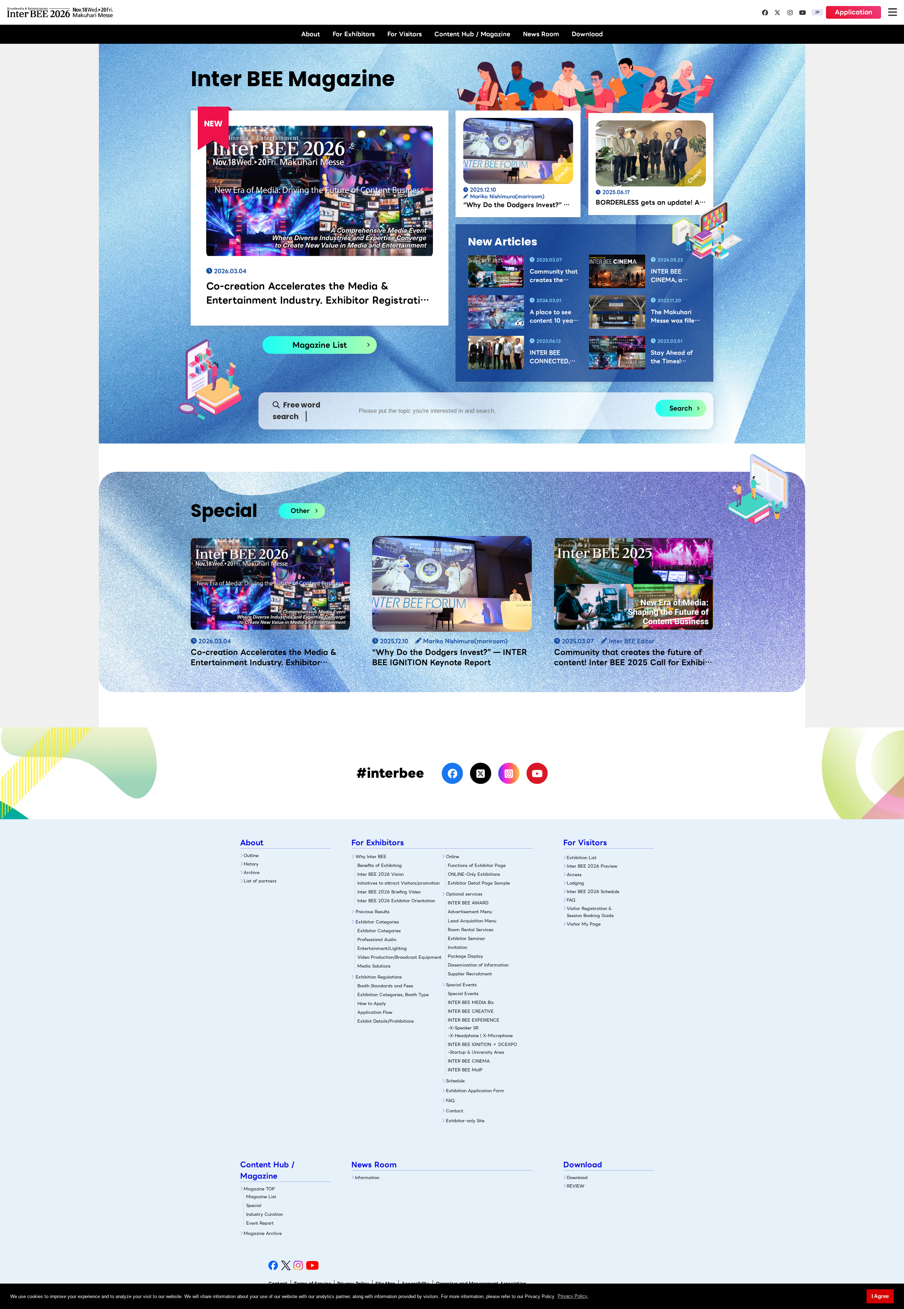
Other (300, 511)
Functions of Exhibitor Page (477, 865)
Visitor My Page (584, 924)
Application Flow (374, 1012)
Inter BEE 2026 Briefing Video (389, 891)
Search (681, 408)
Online (452, 856)
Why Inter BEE (371, 856)
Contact (454, 1110)
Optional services (464, 894)
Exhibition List (581, 857)
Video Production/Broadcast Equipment (399, 957)
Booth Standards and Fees (385, 985)
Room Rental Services (470, 929)
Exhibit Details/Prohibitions (385, 1021)
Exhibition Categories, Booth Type (393, 994)
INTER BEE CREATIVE (471, 1011)
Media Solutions (374, 966)
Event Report (260, 1223)
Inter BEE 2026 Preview (592, 866)
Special (253, 1205)
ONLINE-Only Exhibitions (474, 874)
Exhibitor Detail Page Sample (479, 883)
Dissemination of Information (478, 965)
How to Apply (371, 1003)
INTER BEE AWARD (468, 902)
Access (574, 874)
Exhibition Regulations (379, 977)
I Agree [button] (880, 1296)
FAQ (450, 1100)
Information (367, 1177)
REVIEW (575, 1186)
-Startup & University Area (476, 1052)
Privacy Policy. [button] (573, 1296)
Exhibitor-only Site (465, 1120)
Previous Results (372, 911)
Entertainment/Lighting (382, 948)
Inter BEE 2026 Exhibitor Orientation (396, 900)
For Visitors (404, 34)
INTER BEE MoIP (465, 1069)
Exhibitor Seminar (466, 938)
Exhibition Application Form (475, 1090)
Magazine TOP (259, 1188)
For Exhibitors (354, 34)
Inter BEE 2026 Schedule (593, 891)
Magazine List (319, 345)
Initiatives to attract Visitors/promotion (398, 883)
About (310, 34)
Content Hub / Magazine (472, 34)
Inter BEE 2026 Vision (380, 874)
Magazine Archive (263, 1233)
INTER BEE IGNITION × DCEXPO (482, 1044)
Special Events (461, 984)
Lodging (575, 883)
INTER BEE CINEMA (469, 1061)
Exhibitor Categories (377, 921)
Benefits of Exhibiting (379, 865)
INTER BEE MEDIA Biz (471, 1002)
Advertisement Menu (470, 911)
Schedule (455, 1080)
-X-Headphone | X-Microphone (480, 1035)
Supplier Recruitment (470, 973)
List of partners (260, 880)
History (251, 864)
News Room (541, 34)
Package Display (465, 956)
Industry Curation (264, 1214)
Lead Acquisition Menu (472, 920)
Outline (251, 855)
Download (587, 34)
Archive (252, 872)
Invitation (457, 947)
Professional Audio (376, 939)
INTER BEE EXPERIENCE (473, 1020)
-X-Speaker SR (463, 1027)
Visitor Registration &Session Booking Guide (590, 911)
